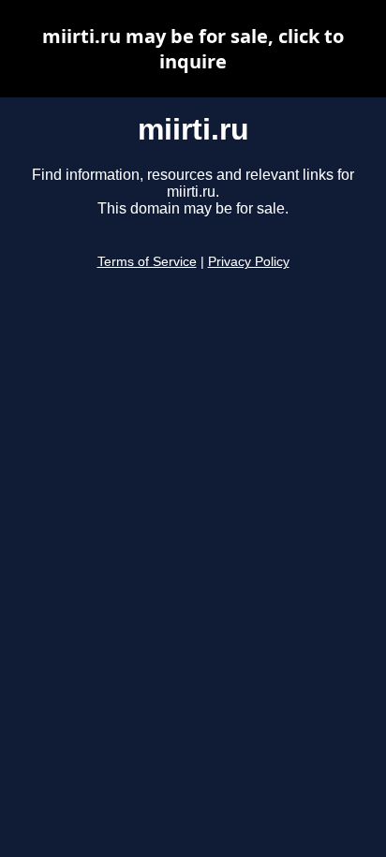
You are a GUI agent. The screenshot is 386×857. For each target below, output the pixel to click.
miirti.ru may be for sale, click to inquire (193, 48)
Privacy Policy (249, 262)
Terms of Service (147, 262)
